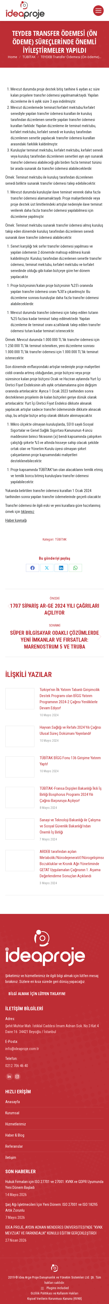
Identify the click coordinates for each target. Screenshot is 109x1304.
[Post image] (19, 698)
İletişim (10, 1157)
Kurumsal (12, 1113)
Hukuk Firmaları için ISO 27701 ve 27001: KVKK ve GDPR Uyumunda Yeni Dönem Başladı (54, 1185)
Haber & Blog (14, 1135)
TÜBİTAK (60, 539)
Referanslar (14, 1146)
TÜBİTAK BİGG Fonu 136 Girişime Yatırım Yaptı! (70, 760)
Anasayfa (12, 1102)
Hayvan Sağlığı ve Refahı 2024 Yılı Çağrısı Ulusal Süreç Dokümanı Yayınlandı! (70, 730)
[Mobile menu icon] (98, 10)
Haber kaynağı (16, 520)
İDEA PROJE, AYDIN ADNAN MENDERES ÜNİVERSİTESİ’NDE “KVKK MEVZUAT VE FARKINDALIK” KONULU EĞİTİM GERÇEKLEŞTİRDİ (53, 1230)
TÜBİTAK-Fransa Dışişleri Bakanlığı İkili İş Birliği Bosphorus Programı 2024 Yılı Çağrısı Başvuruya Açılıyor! (71, 794)
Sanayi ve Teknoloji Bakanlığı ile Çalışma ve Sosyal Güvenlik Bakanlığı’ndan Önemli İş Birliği (70, 826)
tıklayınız (27, 511)
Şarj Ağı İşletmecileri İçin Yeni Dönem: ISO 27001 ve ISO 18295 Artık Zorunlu (51, 1207)
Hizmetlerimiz (15, 1124)
